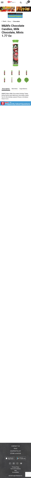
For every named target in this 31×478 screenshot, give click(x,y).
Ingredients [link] (23, 88)
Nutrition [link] (15, 88)
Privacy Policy (15, 467)
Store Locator (15, 453)
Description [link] (6, 88)
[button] (4, 73)
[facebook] (10, 463)
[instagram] (14, 463)
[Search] (19, 2)
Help (15, 470)
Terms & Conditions (15, 468)
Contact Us (15, 446)
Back (4, 21)
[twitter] (17, 463)
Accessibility (15, 472)
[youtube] (21, 463)
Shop (9, 21)
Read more (5, 99)
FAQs (15, 448)
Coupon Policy (15, 451)
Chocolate (16, 21)
